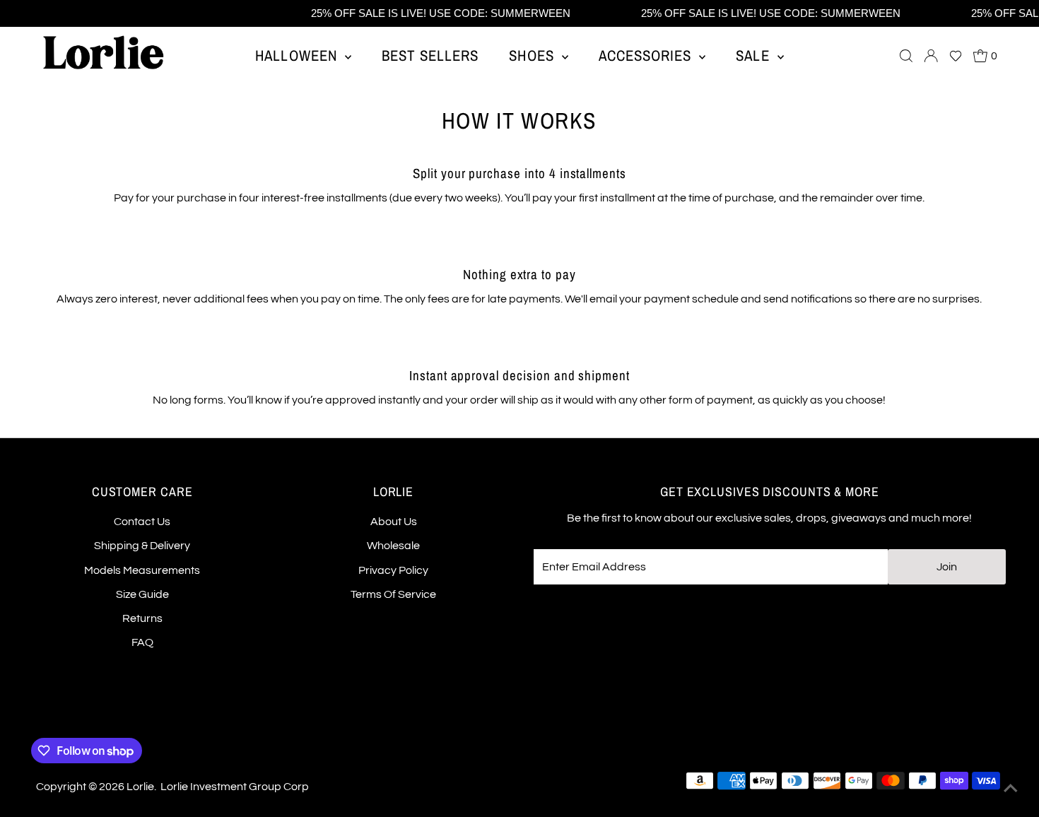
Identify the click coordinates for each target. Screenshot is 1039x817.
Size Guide (142, 594)
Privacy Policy (393, 570)
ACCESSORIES (647, 55)
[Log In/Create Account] (930, 55)
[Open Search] (906, 55)
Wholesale (393, 545)
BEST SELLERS (430, 55)
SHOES (533, 55)
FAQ (142, 642)
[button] (956, 55)
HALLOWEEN (298, 55)
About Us (393, 521)
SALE (754, 55)
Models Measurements (142, 570)
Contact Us (142, 521)
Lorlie (140, 786)
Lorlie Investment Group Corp (234, 786)
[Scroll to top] (1011, 789)
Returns (142, 618)
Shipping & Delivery (142, 545)
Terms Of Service (393, 594)
